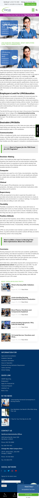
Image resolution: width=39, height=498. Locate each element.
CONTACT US (5, 388)
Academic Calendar (6, 358)
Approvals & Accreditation (8, 356)
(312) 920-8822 (31, 2)
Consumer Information (7, 360)
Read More (25, 289)
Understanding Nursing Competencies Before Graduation (23, 298)
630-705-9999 (10, 442)
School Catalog (5, 370)
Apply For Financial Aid (7, 383)
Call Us (5, 496)
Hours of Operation (6, 363)
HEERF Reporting (6, 379)
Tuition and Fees (6, 367)
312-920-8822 (10, 456)
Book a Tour (4, 390)
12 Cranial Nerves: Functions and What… (23, 336)
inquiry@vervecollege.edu (16, 4)
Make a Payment (31, 4)
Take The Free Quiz (30, 15)
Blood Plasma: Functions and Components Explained (21, 311)
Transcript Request (6, 386)
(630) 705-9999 (15, 2)
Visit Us (15, 496)
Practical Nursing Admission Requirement (13, 365)
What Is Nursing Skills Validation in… (22, 285)
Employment (4, 381)
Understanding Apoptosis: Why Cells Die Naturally (22, 323)
